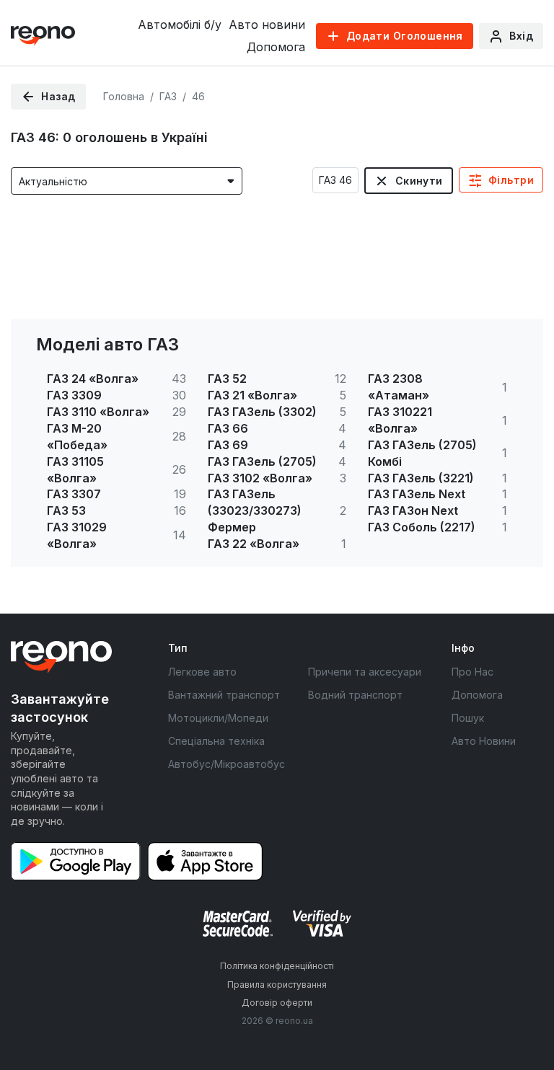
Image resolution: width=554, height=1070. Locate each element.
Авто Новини (484, 741)
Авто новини (267, 24)
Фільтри (511, 180)
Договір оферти (277, 1002)
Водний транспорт (355, 695)
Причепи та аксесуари (364, 672)
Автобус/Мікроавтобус (226, 764)
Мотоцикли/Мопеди (218, 718)
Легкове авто (202, 672)
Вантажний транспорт (224, 695)
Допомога (276, 47)
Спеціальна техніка (216, 741)
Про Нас (472, 672)
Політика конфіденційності (277, 965)
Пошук (468, 718)
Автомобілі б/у (179, 24)
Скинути (419, 180)
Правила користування (277, 984)
